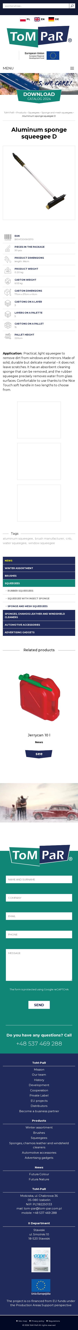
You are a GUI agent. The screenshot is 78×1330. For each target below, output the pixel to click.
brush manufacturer (49, 538)
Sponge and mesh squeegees (28, 606)
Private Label (39, 1095)
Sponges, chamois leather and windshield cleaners (35, 615)
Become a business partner (39, 1111)
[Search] (72, 5)
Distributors (39, 1106)
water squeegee (15, 543)
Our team (39, 1074)
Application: (12, 353)
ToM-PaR (9, 112)
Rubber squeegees (20, 590)
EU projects (39, 1101)
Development (39, 1085)
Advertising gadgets (19, 632)
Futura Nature (39, 1179)
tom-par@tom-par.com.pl (43, 1208)
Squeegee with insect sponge (28, 598)
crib (68, 538)
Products (21, 112)
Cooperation (39, 1090)
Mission (39, 1069)
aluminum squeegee (18, 538)
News (8, 560)
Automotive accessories (22, 624)
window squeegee (41, 543)
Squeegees (12, 583)
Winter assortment (19, 568)
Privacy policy (37, 1321)
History (39, 1080)
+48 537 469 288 (39, 1043)
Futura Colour (39, 1174)
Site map (22, 1321)
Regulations (54, 1321)
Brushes (10, 575)
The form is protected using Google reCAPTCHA (39, 989)
